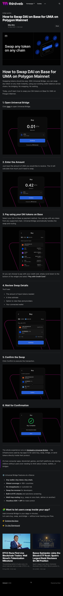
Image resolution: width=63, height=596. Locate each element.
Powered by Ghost (55, 583)
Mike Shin (11, 25)
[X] (31, 582)
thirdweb (5, 583)
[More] (45, 3)
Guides (39, 3)
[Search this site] (59, 3)
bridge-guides (7, 13)
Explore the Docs (11, 521)
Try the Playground (12, 526)
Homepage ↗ (30, 3)
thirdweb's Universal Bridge (37, 450)
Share (57, 26)
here (8, 107)
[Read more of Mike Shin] (5, 26)
